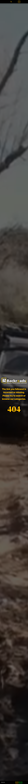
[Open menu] (19, 2)
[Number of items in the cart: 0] (11, 1)
